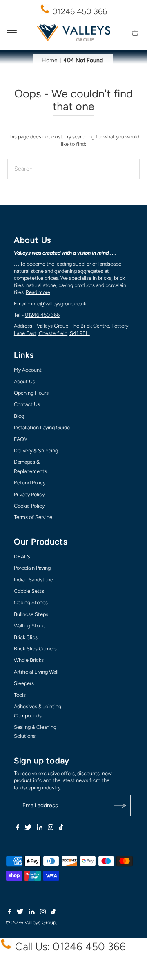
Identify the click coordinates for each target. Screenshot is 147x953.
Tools (20, 695)
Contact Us (27, 404)
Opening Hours (31, 393)
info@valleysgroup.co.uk (58, 303)
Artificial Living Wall (36, 672)
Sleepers (24, 683)
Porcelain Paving (32, 568)
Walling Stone (29, 625)
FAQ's (20, 439)
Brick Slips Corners (35, 649)
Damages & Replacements (30, 466)
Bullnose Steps (31, 614)
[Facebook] (17, 828)
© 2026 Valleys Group (31, 922)
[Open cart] (135, 33)
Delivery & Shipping (36, 450)
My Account (28, 370)
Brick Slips (26, 637)
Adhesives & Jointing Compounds (37, 710)
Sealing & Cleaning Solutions (35, 731)
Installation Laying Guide (42, 427)
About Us (24, 381)
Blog (19, 416)
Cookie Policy (29, 506)
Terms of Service (33, 517)
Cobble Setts (29, 591)
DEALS (22, 556)
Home (50, 60)
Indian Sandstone (33, 580)
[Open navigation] (12, 33)
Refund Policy (29, 483)
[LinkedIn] (40, 828)
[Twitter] (27, 828)
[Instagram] (50, 828)
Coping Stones (31, 602)
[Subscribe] (120, 805)
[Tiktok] (61, 828)
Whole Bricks (29, 660)
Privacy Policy (29, 494)
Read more (38, 292)
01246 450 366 (78, 11)
